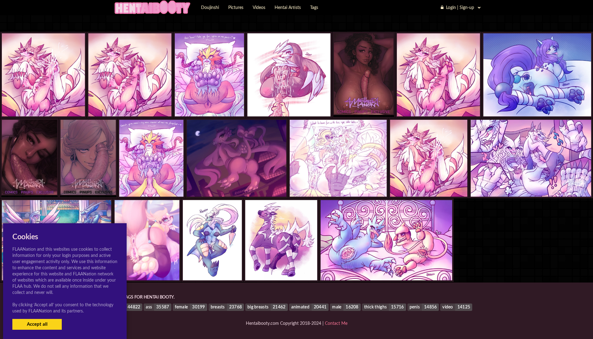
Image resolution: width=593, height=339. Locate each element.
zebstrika (281, 267)
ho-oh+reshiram (338, 184)
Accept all (37, 324)
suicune (537, 104)
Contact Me (336, 323)
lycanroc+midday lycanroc (43, 104)
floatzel (147, 267)
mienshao (236, 184)
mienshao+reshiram (530, 184)
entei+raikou (151, 184)
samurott (212, 267)
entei (209, 104)
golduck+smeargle (386, 267)
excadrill (289, 104)
